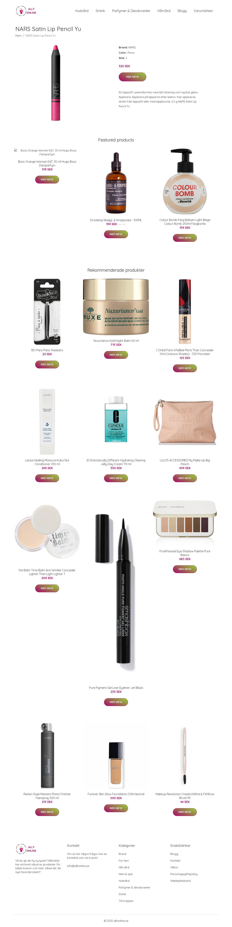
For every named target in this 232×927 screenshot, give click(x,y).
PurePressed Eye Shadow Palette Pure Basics (185, 553)
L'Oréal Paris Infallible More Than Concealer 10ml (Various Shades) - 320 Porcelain (185, 352)
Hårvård (164, 11)
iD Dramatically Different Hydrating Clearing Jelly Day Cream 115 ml (116, 462)
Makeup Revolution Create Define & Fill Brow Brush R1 (185, 796)
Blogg (182, 11)
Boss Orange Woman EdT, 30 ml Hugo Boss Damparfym (47, 163)
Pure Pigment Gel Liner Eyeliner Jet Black (116, 688)
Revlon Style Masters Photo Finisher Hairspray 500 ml (47, 796)
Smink (100, 11)
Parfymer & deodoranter (131, 11)
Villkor (174, 867)
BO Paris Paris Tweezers (47, 350)
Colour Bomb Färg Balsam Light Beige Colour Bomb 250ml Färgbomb (185, 222)
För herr (124, 860)
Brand (122, 854)
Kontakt (175, 860)
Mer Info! (132, 76)
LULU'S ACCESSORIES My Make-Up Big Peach (185, 462)
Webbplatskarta (180, 880)
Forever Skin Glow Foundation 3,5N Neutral (116, 794)
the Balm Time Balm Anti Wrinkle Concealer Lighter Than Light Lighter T (47, 572)
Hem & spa (125, 874)
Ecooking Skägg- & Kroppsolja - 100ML (116, 220)
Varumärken (203, 11)
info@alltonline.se (78, 866)
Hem (18, 35)
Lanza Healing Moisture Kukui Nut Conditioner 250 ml (47, 462)
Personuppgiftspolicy (183, 874)
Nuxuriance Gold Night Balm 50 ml (116, 341)
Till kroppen (126, 901)
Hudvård (81, 11)
